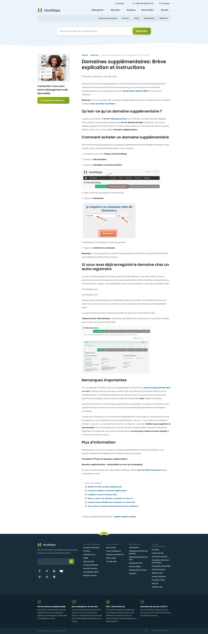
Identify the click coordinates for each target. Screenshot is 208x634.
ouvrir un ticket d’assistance (149, 470)
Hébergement (149, 18)
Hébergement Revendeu (138, 570)
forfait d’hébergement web (115, 119)
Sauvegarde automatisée (161, 566)
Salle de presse (88, 561)
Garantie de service (90, 568)
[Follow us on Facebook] (39, 571)
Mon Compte (111, 548)
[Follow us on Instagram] (47, 576)
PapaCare (132, 573)
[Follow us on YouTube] (61, 571)
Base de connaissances (108, 18)
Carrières (86, 551)
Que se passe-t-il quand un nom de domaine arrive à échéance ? (113, 506)
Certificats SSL (157, 587)
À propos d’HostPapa (91, 548)
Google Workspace (159, 576)
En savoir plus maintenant (52, 100)
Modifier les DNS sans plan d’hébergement (105, 487)
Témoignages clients (90, 572)
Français (120, 3)
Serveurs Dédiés (135, 566)
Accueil (85, 55)
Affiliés (85, 558)
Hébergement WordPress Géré (138, 558)
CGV (146, 630)
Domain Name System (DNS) (135, 91)
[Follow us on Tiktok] (39, 576)
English (117, 516)
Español (124, 516)
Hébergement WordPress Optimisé (138, 552)
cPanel (136, 18)
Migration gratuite (90, 575)
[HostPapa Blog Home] (48, 10)
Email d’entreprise (158, 569)
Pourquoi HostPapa (90, 565)
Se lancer (125, 18)
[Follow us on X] (47, 571)
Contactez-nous (89, 554)
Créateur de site (157, 553)
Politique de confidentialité (160, 630)
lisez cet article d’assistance (103, 104)
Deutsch (132, 516)
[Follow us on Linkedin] (54, 571)
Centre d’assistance (113, 551)
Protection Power (158, 580)
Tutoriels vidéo (111, 561)
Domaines (94, 55)
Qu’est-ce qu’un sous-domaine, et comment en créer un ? (110, 498)
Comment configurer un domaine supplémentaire (107, 491)
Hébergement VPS (136, 563)
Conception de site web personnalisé (160, 561)
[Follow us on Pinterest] (54, 576)
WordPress (163, 18)
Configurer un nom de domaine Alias (102, 495)
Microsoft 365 (157, 573)
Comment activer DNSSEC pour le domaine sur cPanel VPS (111, 502)
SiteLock (155, 583)
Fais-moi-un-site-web (159, 557)
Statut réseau (111, 558)
